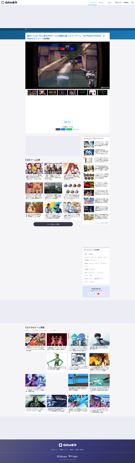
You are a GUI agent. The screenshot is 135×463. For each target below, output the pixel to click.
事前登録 (91, 254)
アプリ (109, 2)
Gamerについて (54, 449)
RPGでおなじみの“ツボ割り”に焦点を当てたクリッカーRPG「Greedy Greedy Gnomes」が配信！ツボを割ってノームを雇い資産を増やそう (34, 196)
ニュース (92, 2)
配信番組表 (126, 2)
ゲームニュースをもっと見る (101, 223)
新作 (86, 254)
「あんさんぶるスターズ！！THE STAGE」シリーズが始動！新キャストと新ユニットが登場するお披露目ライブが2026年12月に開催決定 (53, 216)
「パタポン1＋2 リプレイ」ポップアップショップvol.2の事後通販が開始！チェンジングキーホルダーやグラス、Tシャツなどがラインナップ (72, 196)
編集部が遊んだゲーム (99, 278)
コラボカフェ (103, 263)
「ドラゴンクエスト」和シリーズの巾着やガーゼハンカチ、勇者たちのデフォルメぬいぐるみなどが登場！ (78, 368)
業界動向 (87, 269)
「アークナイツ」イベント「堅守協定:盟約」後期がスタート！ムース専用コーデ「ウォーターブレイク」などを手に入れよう (72, 216)
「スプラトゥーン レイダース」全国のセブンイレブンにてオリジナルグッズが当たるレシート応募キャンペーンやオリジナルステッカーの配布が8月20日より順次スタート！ (78, 349)
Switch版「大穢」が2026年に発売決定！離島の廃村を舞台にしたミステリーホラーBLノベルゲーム (99, 348)
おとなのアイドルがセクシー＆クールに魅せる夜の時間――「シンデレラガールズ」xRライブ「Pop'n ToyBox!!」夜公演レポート (56, 348)
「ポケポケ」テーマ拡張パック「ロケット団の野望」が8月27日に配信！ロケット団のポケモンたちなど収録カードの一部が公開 (78, 410)
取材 (86, 272)
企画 (91, 275)
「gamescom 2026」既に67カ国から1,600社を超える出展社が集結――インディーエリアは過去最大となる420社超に (56, 410)
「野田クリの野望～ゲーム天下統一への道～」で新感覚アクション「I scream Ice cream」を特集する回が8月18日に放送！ (53, 177)
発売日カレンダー (88, 278)
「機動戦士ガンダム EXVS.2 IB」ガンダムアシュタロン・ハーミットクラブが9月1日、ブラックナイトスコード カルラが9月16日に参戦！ (35, 348)
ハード (106, 257)
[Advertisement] (67, 16)
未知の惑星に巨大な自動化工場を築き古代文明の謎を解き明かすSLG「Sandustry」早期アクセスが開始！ (78, 389)
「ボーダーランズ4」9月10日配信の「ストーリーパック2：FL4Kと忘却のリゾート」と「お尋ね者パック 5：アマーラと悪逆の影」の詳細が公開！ (35, 389)
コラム (86, 275)
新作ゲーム (29, 330)
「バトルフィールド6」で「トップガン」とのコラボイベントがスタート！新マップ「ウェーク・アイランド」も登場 (35, 410)
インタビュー (100, 272)
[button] (26, 92)
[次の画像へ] (67, 65)
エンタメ (92, 263)
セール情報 (36, 330)
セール (86, 282)
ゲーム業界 (53, 330)
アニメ (86, 266)
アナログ (100, 257)
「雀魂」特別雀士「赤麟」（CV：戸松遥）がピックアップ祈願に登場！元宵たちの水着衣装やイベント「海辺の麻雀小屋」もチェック (72, 177)
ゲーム (101, 2)
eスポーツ (93, 269)
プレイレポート (92, 272)
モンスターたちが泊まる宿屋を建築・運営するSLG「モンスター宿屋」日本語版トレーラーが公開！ (33, 215)
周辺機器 (87, 260)
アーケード (94, 257)
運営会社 (82, 449)
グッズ (97, 263)
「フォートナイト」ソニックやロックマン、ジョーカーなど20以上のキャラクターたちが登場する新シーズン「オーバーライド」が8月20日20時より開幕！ (99, 410)
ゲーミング (93, 260)
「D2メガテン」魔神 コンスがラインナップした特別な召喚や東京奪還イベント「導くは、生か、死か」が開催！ (56, 368)
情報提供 (72, 449)
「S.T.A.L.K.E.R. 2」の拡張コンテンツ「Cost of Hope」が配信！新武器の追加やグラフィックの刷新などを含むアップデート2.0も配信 (53, 196)
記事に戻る (67, 122)
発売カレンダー (119, 2)
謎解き (86, 263)
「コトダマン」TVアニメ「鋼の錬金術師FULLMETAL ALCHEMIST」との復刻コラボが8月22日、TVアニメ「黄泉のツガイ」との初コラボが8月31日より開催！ (34, 177)
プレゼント (92, 282)
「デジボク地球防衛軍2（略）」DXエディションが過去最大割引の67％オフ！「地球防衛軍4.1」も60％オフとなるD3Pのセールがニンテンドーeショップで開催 (99, 368)
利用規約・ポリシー (64, 449)
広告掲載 (77, 449)
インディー (87, 257)
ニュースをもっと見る (53, 224)
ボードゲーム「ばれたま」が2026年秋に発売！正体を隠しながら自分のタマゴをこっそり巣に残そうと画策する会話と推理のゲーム (99, 389)
